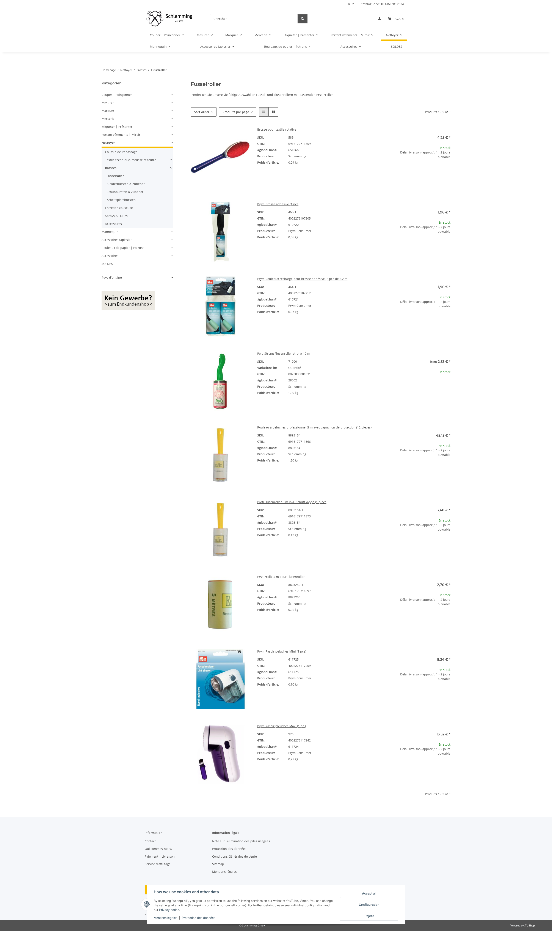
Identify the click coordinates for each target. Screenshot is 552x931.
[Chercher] (302, 18)
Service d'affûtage (158, 864)
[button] (379, 18)
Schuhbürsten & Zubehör (125, 192)
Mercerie (108, 119)
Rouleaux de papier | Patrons (123, 248)
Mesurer (108, 103)
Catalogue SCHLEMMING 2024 (382, 4)
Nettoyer (108, 143)
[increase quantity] (447, 170)
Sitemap (218, 864)
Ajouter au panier (420, 183)
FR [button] (348, 4)
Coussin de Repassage (121, 152)
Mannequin (110, 232)
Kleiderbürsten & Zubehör (126, 184)
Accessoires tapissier (117, 240)
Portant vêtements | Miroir (121, 135)
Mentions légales (165, 918)
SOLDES (107, 264)
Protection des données (198, 918)
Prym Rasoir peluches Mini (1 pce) (281, 651)
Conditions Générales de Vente (234, 856)
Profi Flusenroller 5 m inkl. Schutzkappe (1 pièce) (292, 502)
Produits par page (236, 112)
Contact (150, 841)
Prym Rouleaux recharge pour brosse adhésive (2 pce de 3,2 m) (302, 279)
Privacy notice (169, 910)
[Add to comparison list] (243, 134)
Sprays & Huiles (116, 216)
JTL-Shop (529, 925)
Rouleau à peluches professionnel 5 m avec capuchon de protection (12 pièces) (314, 427)
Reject (369, 916)
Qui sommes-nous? (158, 849)
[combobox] (354, 370)
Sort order (201, 112)
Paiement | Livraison (160, 856)
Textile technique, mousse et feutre (130, 160)
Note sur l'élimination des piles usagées (241, 841)
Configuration (369, 904)
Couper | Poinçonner (117, 95)
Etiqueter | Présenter (117, 127)
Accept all (369, 893)
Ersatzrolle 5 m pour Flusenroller (281, 577)
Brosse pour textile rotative (276, 129)
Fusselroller (115, 176)
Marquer (108, 111)
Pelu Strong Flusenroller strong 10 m (283, 353)
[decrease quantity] (394, 170)
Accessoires (113, 224)
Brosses (110, 168)
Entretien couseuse (119, 208)
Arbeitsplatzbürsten (121, 200)
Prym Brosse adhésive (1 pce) (278, 204)
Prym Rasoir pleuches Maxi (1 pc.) (281, 726)
